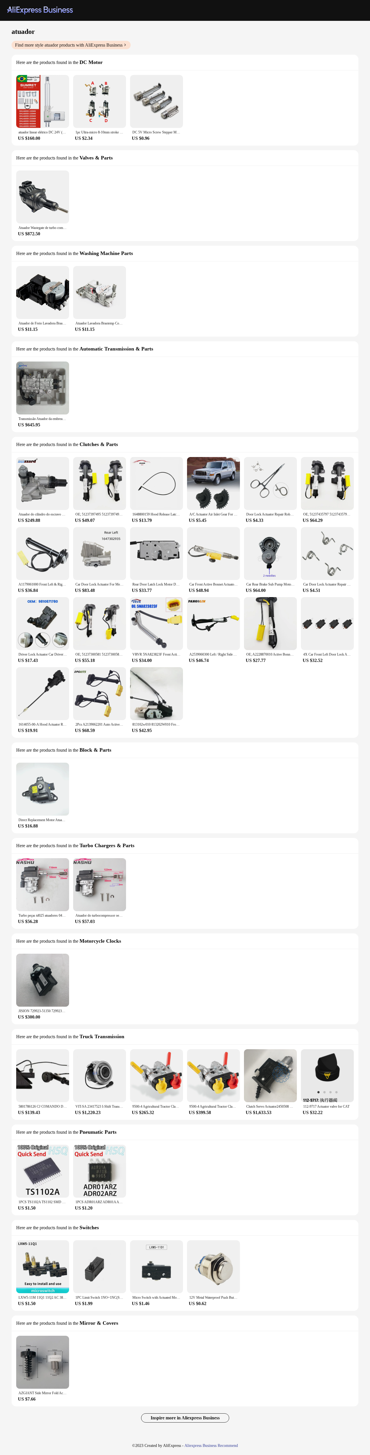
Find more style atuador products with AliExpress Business (69, 45)
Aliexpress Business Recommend (211, 1445)
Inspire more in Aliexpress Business (185, 1417)
